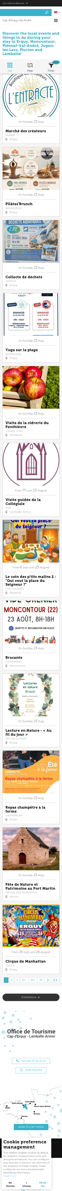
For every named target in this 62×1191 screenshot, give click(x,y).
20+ (32, 980)
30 (41, 980)
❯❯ (55, 980)
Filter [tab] (51, 70)
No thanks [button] (10, 1184)
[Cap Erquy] (31, 1033)
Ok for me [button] (42, 1184)
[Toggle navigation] (56, 20)
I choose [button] (26, 1184)
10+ (24, 980)
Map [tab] (30, 70)
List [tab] (10, 70)
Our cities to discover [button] (13, 3)
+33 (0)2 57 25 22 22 (33, 1060)
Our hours (33, 1070)
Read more (9, 1175)
